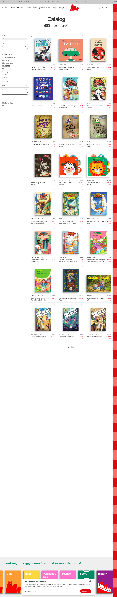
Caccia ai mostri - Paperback (40, 144)
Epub (64, 25)
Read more (60, 586)
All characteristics (9, 57)
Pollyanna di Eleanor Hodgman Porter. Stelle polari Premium (96, 260)
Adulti (35, 8)
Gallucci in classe (44, 8)
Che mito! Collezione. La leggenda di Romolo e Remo (67, 222)
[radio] (47, 25)
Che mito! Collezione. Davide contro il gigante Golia (40, 222)
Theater (97, 573)
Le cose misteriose (37, 106)
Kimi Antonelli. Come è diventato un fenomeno (38, 68)
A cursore (7, 60)
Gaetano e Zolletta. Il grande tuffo (95, 299)
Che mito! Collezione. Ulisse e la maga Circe (40, 260)
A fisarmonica (8, 63)
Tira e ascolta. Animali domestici (65, 183)
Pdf (55, 25)
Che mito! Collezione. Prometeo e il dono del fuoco (68, 260)
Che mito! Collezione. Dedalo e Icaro (96, 222)
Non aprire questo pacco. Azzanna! (39, 183)
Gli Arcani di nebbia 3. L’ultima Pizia (68, 299)
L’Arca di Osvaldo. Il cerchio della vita (95, 107)
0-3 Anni (4, 8)
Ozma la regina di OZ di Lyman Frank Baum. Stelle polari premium (40, 299)
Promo (6, 106)
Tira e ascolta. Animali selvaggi (93, 183)
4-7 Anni (12, 8)
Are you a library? (58, 8)
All (47, 25)
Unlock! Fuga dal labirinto (94, 337)
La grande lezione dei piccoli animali (95, 68)
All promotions (8, 103)
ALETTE (7, 66)
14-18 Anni (28, 8)
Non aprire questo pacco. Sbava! (94, 145)
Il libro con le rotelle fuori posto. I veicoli (66, 68)
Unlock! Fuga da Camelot (39, 337)
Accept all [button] (85, 591)
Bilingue (6, 72)
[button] (30, 592)
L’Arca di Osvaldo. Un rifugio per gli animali (67, 107)
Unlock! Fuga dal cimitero (66, 337)
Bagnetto (7, 69)
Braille (6, 75)
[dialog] (58, 587)
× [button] (92, 581)
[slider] (2, 48)
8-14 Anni (20, 8)
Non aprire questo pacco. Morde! (66, 145)
